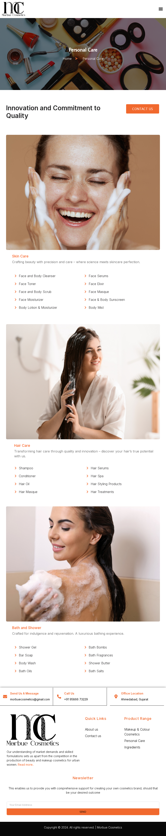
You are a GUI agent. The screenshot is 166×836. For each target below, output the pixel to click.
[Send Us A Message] (5, 697)
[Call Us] (59, 697)
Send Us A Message (24, 693)
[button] (160, 9)
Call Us (69, 693)
